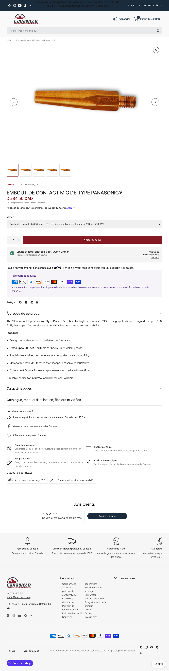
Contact (88, 609)
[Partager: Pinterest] (32, 302)
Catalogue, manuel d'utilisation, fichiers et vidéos (44, 400)
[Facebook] (9, 5)
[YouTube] (19, 5)
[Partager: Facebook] (20, 302)
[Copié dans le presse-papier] (37, 302)
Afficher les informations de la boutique (151, 255)
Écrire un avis (107, 516)
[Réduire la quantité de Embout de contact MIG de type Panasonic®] (9, 240)
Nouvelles (67, 617)
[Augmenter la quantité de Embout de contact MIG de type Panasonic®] (18, 240)
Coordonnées (69, 583)
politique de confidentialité (69, 593)
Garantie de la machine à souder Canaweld (36, 426)
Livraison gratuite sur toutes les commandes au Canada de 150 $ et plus (52, 417)
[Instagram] (14, 5)
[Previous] (13, 102)
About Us (67, 587)
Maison (10, 40)
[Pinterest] (25, 5)
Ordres (88, 613)
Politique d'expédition (73, 613)
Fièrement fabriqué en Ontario (29, 435)
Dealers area (90, 617)
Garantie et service (94, 598)
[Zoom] (156, 50)
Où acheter (90, 594)
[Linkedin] (30, 5)
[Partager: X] (26, 302)
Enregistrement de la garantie (95, 604)
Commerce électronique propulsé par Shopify (113, 650)
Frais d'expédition (14, 203)
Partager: (11, 302)
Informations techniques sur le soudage (93, 587)
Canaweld (12, 184)
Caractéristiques (19, 388)
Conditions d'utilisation (68, 600)
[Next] (155, 102)
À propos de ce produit (24, 313)
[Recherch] (158, 30)
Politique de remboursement (70, 607)
